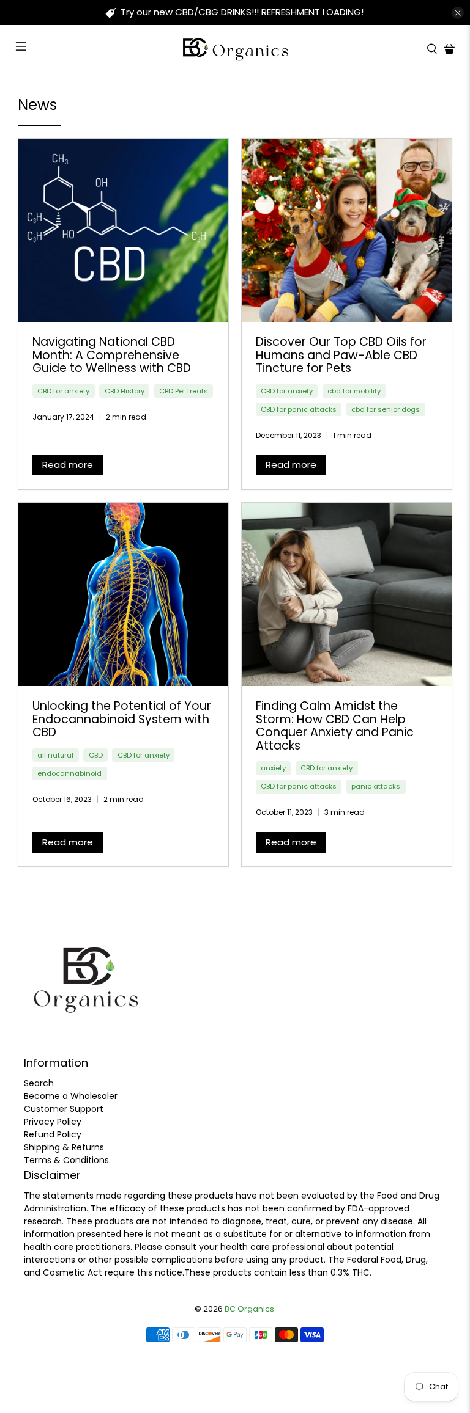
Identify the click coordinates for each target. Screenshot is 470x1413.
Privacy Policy (52, 1121)
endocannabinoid (69, 773)
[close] (458, 13)
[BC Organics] (235, 48)
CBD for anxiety (63, 391)
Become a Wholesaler (71, 1096)
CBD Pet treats (183, 391)
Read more (67, 464)
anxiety (273, 768)
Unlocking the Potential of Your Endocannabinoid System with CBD (121, 719)
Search (39, 1083)
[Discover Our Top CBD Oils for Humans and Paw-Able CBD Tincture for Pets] (347, 230)
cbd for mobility (354, 391)
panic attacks (375, 786)
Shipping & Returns (64, 1147)
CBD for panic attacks (299, 409)
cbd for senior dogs (385, 409)
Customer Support (63, 1109)
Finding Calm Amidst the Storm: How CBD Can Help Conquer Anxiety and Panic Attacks (335, 726)
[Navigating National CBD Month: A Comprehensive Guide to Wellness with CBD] (123, 230)
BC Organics (249, 1309)
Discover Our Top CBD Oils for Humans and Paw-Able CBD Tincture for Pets (341, 355)
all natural (55, 755)
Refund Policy (52, 1134)
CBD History (124, 391)
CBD (96, 755)
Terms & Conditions (66, 1160)
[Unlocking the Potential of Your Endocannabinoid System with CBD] (123, 594)
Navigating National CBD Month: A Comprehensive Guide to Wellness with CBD (111, 355)
